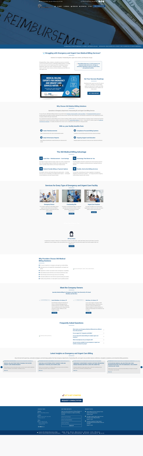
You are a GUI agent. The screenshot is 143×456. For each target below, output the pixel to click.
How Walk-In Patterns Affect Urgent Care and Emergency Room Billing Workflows (95, 417)
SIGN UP (71, 425)
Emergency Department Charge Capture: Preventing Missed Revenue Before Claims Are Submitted (95, 422)
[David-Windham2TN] (45, 300)
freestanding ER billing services (93, 113)
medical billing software (74, 120)
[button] (2, 367)
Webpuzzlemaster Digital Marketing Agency (53, 433)
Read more (6, 370)
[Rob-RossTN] (79, 300)
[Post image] (85, 411)
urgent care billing (81, 113)
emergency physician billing (72, 113)
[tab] (88, 329)
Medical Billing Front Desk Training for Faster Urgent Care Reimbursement (95, 412)
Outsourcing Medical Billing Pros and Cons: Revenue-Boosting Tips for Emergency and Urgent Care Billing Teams (122, 365)
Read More (71, 246)
